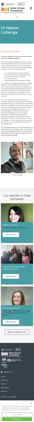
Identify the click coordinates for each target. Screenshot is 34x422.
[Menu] (31, 8)
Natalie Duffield (10, 225)
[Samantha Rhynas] (17, 295)
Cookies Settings (17, 414)
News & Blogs (5, 387)
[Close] (31, 403)
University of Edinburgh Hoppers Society (14, 267)
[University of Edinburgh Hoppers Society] (17, 254)
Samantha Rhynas (11, 308)
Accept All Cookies (17, 419)
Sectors (3, 376)
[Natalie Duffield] (17, 212)
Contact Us (4, 391)
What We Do (4, 380)
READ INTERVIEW (10, 234)
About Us (3, 384)
